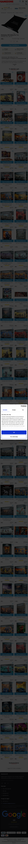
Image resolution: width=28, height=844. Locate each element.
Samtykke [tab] (5, 409)
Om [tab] (23, 409)
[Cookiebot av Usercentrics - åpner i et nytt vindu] (21, 406)
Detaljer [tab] (14, 409)
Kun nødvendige (14, 436)
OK (14, 432)
